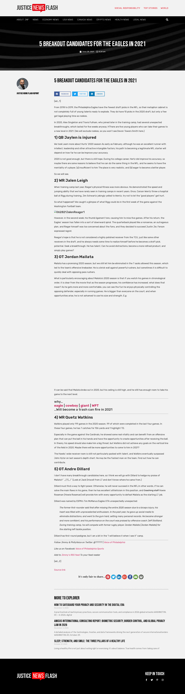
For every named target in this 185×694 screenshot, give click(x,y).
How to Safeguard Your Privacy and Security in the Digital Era (89, 605)
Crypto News (103, 19)
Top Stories (151, 8)
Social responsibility (127, 8)
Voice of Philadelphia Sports (90, 548)
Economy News (51, 19)
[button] (167, 19)
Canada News (84, 19)
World (164, 8)
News (35, 19)
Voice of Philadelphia (114, 542)
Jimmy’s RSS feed (70, 555)
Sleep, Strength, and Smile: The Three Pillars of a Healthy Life (89, 641)
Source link (59, 570)
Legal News (139, 19)
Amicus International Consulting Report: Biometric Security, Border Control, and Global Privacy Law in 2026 (109, 623)
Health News (122, 19)
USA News (68, 19)
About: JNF (23, 19)
